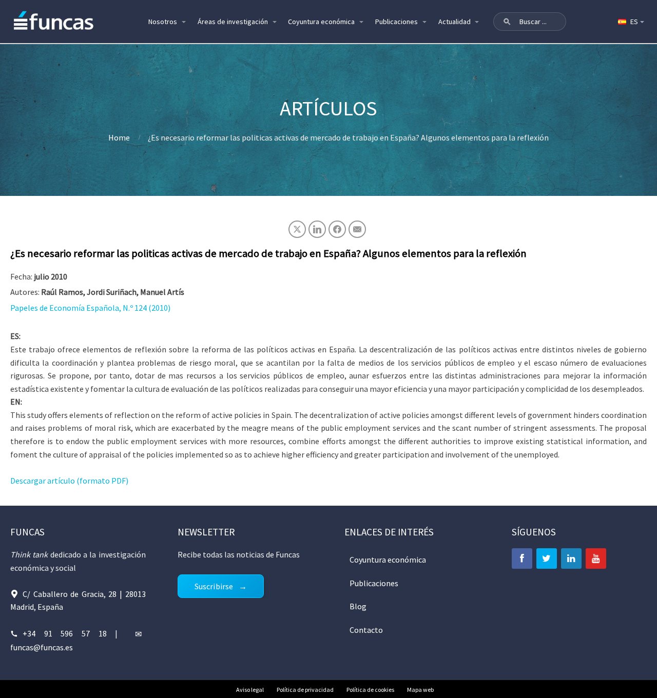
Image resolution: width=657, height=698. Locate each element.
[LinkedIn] (571, 558)
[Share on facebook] (337, 229)
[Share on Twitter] (297, 229)
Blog (358, 606)
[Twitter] (546, 558)
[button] (507, 21)
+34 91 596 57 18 (65, 633)
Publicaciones (396, 21)
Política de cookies (370, 689)
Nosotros (162, 21)
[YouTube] (596, 558)
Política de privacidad (305, 689)
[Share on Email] (357, 229)
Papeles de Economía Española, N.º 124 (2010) (90, 308)
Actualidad (454, 21)
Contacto (366, 630)
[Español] (630, 21)
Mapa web (420, 689)
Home (119, 137)
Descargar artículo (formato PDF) (69, 480)
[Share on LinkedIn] (317, 229)
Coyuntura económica (321, 21)
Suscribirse (214, 586)
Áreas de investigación (233, 21)
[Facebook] (522, 558)
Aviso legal (250, 689)
